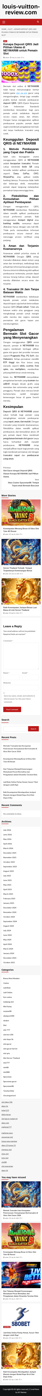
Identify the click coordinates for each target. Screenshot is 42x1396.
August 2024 (8, 926)
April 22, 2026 (15, 613)
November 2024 (9, 912)
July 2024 (7, 930)
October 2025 (9, 862)
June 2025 (7, 880)
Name (6, 673)
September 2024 (10, 921)
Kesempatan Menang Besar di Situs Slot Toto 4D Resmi (19, 760)
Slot (5, 41)
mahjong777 (7, 1127)
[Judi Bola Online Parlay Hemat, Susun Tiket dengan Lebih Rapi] (21, 1316)
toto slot (5, 1158)
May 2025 (7, 885)
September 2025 (10, 866)
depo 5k (5, 1106)
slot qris (6, 1053)
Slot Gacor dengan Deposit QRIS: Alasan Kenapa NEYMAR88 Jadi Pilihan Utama (20, 472)
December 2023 (9, 958)
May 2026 (7, 839)
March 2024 (8, 949)
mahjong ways (7, 1133)
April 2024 (7, 944)
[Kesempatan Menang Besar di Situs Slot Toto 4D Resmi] (21, 512)
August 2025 (8, 871)
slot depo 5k (8, 1039)
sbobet (6, 1020)
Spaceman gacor (10, 1081)
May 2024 (7, 940)
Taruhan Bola (8, 1091)
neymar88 (7, 1011)
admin (7, 57)
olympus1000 (8, 1016)
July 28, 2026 (15, 534)
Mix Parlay (7, 1006)
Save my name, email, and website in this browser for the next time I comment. (19, 699)
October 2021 (9, 962)
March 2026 (8, 848)
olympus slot (7, 1149)
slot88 (6, 1067)
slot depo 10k (7, 1102)
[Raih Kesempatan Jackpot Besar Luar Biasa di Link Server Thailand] (21, 591)
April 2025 (7, 889)
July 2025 (7, 876)
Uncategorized (9, 1095)
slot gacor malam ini (10, 1119)
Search (5, 719)
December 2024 (9, 908)
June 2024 (7, 935)
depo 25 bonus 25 (9, 1145)
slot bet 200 (8, 1035)
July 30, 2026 (15, 1218)
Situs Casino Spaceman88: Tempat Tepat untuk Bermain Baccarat (23, 483)
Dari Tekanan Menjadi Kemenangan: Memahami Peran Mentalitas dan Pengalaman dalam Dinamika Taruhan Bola (20, 772)
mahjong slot (8, 1002)
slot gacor (7, 1044)
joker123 (5, 1110)
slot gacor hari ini (10, 1049)
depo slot (5, 1123)
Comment (8, 641)
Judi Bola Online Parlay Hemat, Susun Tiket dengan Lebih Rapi (20, 783)
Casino (6, 983)
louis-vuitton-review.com (21, 9)
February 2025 (9, 898)
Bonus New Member (11, 978)
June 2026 (7, 835)
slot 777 (6, 1030)
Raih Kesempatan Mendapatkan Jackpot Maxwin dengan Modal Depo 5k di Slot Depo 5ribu (19, 795)
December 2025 (9, 853)
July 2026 (7, 830)
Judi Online (7, 992)
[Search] (38, 22)
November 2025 (9, 857)
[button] (4, 22)
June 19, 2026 (15, 573)
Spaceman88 (8, 1086)
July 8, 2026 (14, 1338)
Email (25, 673)
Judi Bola (6, 988)
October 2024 (9, 917)
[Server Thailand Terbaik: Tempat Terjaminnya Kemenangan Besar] (21, 552)
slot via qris (21, 93)
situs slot (5, 1154)
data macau (6, 1114)
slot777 (6, 1063)
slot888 (6, 1072)
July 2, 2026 (14, 1379)
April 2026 (7, 844)
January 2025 (8, 903)
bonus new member (9, 1141)
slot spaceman (7, 1166)
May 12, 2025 (16, 57)
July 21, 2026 (15, 1299)
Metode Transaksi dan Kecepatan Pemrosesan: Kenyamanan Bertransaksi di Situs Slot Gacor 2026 (20, 748)
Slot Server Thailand (11, 1058)
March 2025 (8, 894)
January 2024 (8, 953)
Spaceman (7, 1077)
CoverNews (34, 1389)
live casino (7, 997)
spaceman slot (7, 1137)
